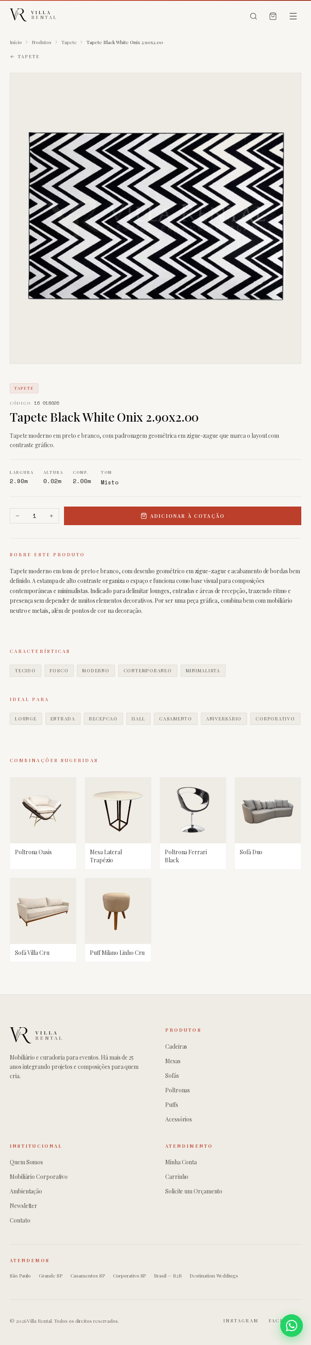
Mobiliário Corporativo (39, 1176)
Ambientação (26, 1191)
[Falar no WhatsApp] (291, 1325)
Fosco (59, 670)
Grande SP (50, 1275)
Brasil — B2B (167, 1275)
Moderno (95, 670)
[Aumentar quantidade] (51, 516)
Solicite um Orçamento (193, 1191)
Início (16, 42)
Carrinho (176, 1176)
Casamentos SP (87, 1275)
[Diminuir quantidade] (17, 516)
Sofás (172, 1075)
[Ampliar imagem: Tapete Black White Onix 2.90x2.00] (155, 218)
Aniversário (224, 719)
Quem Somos (26, 1162)
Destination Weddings (214, 1275)
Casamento (175, 719)
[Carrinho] (273, 16)
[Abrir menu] (293, 16)
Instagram (241, 1321)
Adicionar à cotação (187, 516)
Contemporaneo (148, 670)
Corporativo (275, 719)
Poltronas (177, 1090)
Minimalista (203, 670)
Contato (20, 1220)
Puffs (171, 1105)
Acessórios (178, 1119)
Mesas (173, 1061)
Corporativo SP (129, 1275)
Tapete (69, 42)
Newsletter (23, 1206)
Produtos (41, 42)
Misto (110, 482)
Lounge (26, 719)
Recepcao (103, 719)
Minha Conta (181, 1162)
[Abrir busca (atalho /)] (253, 16)
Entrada (63, 719)
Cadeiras (176, 1046)
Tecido (25, 670)
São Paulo (20, 1275)
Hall (138, 719)
